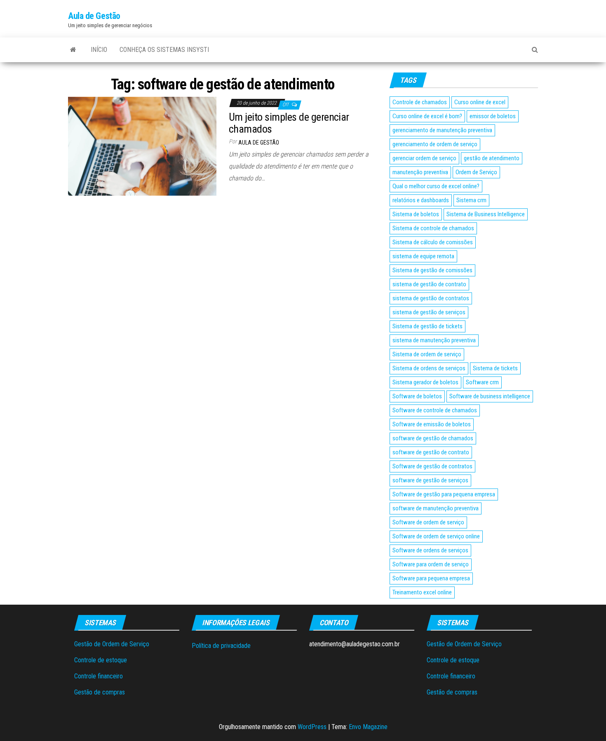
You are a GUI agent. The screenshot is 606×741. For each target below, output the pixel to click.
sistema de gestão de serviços (428, 312)
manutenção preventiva (420, 172)
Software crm (482, 382)
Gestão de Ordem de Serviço (111, 644)
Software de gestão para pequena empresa (443, 494)
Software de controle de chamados (434, 410)
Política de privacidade (221, 646)
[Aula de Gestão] (73, 49)
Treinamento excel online (422, 592)
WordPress (312, 727)
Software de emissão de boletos (431, 424)
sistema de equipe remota (423, 256)
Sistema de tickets (495, 368)
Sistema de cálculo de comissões (432, 242)
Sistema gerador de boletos (425, 382)
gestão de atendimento (491, 158)
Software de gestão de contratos (432, 466)
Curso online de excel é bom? (427, 116)
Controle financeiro (98, 676)
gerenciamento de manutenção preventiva (442, 130)
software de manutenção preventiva (435, 508)
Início (99, 50)
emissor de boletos (493, 116)
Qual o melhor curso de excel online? (435, 186)
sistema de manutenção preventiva (434, 340)
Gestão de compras (99, 692)
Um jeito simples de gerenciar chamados (289, 123)
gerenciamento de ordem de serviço (434, 144)
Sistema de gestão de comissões (432, 270)
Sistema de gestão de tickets (427, 326)
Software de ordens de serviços (430, 550)
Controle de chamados (419, 102)
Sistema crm (471, 200)
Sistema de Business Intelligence (485, 214)
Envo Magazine (368, 727)
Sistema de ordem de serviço (426, 354)
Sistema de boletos (415, 214)
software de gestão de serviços (430, 480)
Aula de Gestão (94, 16)
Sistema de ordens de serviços (428, 368)
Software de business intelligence (489, 396)
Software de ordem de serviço (428, 522)
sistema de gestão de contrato (429, 284)
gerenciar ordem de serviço (424, 158)
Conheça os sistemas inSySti (164, 50)
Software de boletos (417, 396)
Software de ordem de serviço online (436, 536)
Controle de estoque (100, 660)
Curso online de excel (479, 102)
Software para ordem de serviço (430, 564)
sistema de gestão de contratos (430, 298)
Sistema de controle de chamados (433, 228)
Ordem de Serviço (476, 172)
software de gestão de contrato (430, 452)
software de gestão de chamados (432, 438)
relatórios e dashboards (420, 200)
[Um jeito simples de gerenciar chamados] (142, 146)
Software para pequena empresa (431, 578)
